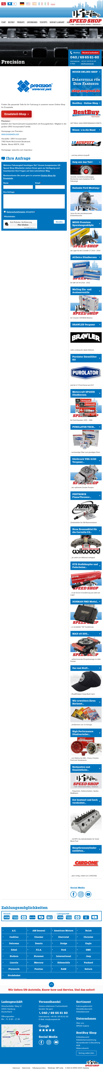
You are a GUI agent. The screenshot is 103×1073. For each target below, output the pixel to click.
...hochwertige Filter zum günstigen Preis (85, 439)
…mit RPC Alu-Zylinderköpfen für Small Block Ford (84, 820)
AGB (68, 22)
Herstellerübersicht (84, 1009)
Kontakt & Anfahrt (57, 22)
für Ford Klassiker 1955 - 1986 (82, 406)
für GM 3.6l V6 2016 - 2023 (83, 270)
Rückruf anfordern (90, 53)
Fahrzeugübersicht (84, 1006)
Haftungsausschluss (39, 1068)
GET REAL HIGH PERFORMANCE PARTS (85, 113)
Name (6, 183)
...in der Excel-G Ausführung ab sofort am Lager (85, 579)
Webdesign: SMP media (55, 1068)
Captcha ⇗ (30, 227)
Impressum (16, 1068)
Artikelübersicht (82, 1012)
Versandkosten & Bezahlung (88, 1043)
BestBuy (11, 22)
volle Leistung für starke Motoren (82, 337)
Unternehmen (32, 22)
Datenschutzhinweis (16, 212)
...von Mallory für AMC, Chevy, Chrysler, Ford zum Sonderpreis (84, 745)
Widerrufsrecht (82, 1048)
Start (3, 22)
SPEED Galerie (82, 1026)
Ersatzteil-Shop (15, 114)
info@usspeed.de (87, 64)
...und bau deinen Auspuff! (82, 142)
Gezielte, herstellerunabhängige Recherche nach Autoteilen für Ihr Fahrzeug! (82, 171)
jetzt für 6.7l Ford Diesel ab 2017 (83, 370)
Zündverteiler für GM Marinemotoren (83, 508)
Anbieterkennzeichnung (86, 1040)
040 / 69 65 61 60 (55, 1013)
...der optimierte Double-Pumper (83, 473)
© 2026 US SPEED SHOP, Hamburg (77, 1068)
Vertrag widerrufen (86, 1053)
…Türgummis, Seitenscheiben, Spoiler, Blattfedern (84, 780)
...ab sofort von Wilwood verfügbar (83, 543)
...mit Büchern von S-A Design (82, 712)
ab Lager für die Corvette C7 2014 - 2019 (85, 236)
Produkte (21, 22)
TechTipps (43, 22)
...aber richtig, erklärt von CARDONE (83, 861)
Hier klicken (23, 225)
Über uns (80, 1023)
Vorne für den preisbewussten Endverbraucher (84, 201)
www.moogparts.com (10, 134)
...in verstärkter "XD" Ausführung (84, 614)
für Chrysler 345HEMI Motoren (81, 303)
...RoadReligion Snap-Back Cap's (82, 681)
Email (38, 183)
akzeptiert (21, 212)
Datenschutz (26, 1068)
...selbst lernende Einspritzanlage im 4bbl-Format (85, 647)
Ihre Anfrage (9, 192)
